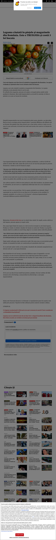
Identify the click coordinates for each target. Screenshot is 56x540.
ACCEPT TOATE (19, 534)
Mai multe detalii (25, 510)
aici (33, 516)
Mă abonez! (37, 8)
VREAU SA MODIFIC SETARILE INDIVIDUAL (19, 537)
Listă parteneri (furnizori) (6, 531)
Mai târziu (29, 8)
